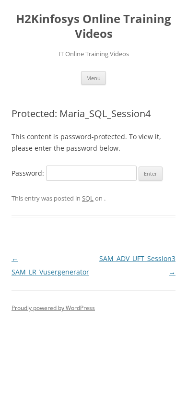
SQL (88, 198)
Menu (93, 78)
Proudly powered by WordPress (53, 308)
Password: (29, 173)
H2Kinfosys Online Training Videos (93, 26)
